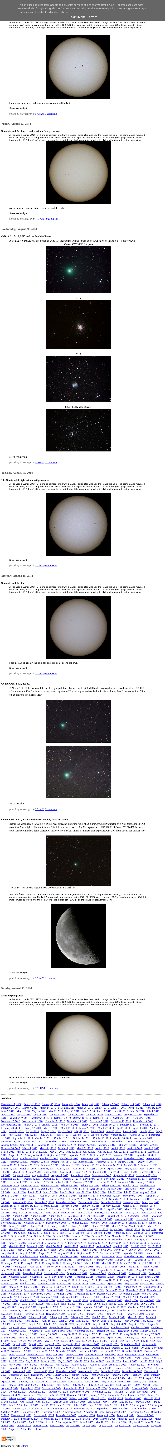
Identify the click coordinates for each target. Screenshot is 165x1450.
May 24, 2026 (136, 1422)
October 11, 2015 (63, 1219)
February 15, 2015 (90, 1205)
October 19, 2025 (10, 1411)
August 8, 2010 (75, 1114)
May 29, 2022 (51, 1340)
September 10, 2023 (19, 1368)
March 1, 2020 (130, 1297)
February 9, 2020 (69, 1297)
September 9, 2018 (32, 1273)
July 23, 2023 (46, 1364)
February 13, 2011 (149, 1124)
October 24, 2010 (122, 1117)
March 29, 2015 (46, 1209)
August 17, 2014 (29, 1195)
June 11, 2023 (113, 1361)
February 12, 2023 (134, 1354)
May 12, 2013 (147, 1168)
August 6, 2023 (80, 1364)
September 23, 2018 (54, 1273)
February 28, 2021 (80, 1317)
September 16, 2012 (100, 1155)
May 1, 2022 (148, 1337)
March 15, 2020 (9, 1300)
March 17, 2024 (99, 1378)
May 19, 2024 (92, 1381)
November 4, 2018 (18, 1276)
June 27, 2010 (137, 1111)
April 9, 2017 (87, 1246)
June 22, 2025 (48, 1405)
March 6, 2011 (51, 1128)
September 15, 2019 (11, 1290)
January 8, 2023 (35, 1354)
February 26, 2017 (139, 1242)
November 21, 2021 (62, 1330)
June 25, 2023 (147, 1361)
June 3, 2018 (118, 1266)
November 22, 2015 (11, 1222)
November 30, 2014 (23, 1202)
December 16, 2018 (127, 1276)
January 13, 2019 (28, 1280)
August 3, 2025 (145, 1405)
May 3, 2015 (131, 1209)
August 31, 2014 (67, 1195)
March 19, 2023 (74, 1357)
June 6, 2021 (148, 1320)
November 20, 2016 (11, 1239)
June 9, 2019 (15, 1286)
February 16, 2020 (90, 1297)
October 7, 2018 (98, 1273)
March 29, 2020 (46, 1300)
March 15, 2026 (126, 1418)
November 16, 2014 (140, 1199)
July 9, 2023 (15, 1364)
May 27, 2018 (103, 1266)
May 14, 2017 (8, 1249)
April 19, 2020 (97, 1300)
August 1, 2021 (100, 1324)
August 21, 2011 (119, 1134)
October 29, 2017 (69, 1256)
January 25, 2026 (145, 1415)
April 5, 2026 (19, 1422)
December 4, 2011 (77, 1141)
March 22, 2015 (28, 1209)
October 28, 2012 (69, 1158)
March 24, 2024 (117, 1378)
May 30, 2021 (132, 1320)
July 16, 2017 (136, 1249)
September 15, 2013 (123, 1175)
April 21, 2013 (97, 1168)
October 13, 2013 (52, 1178)
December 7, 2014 (44, 1202)
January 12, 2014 (145, 1182)
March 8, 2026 (107, 1418)
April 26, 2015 (114, 1209)
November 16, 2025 (94, 1411)
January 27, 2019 (68, 1280)
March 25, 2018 (128, 1263)
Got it (93, 17)
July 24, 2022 (19, 1344)
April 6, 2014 (64, 1188)
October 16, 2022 (101, 1347)
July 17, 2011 (32, 1134)
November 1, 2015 (124, 1219)
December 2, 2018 (84, 1276)
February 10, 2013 (70, 1165)
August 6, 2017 (9, 1253)
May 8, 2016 (116, 1229)
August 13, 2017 (27, 1253)
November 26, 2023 (88, 1371)
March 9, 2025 (115, 1398)
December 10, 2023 (132, 1371)
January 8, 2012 (28, 1144)
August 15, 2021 (137, 1324)
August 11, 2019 (112, 1286)
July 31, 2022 (36, 1344)
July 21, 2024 (80, 1384)
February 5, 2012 (106, 1144)
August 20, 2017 (47, 1253)
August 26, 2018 (145, 1270)
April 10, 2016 (50, 1229)
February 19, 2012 (148, 1144)
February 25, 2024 (43, 1378)
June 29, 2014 (83, 1192)
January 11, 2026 (106, 1415)
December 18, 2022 (132, 1351)
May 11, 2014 (147, 1188)
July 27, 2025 (128, 1405)
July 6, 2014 (99, 1192)
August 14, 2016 (102, 1232)
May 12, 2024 (75, 1381)
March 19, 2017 (35, 1246)
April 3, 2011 (123, 1128)
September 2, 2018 (10, 1273)
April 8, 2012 (118, 1148)
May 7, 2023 (32, 1361)
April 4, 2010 (102, 1107)
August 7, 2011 (81, 1134)
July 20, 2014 (115, 1192)
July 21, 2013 (147, 1171)
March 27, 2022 (64, 1337)
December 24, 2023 (19, 1374)
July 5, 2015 (117, 1212)
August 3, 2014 (148, 1192)
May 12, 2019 (147, 1283)
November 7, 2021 (18, 1330)
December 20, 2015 (56, 1222)
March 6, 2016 (119, 1226)
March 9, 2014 (147, 1185)
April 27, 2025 (77, 1401)
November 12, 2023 (44, 1371)
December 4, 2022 (87, 1351)
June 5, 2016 (19, 1232)
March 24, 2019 (46, 1283)
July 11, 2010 (8, 1114)
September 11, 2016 (21, 1236)
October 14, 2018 (117, 1273)
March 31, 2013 (46, 1168)
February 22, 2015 (111, 1205)
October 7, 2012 (9, 1158)
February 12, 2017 (97, 1242)
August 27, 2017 (66, 1253)
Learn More (77, 17)
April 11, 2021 (32, 1320)
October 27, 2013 (72, 1178)
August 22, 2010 (113, 1114)
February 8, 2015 (69, 1205)
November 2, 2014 (97, 1199)
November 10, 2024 (80, 1391)
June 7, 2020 (52, 1303)
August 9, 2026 (141, 1425)
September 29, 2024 (119, 1388)
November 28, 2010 (77, 1121)
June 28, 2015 (101, 1212)
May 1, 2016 (101, 1229)
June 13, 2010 (104, 1111)
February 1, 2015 (49, 1205)
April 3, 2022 (81, 1337)
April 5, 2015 (64, 1209)
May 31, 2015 (36, 1212)
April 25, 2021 (66, 1320)
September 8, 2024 (51, 1388)
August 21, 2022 (90, 1344)
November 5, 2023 (22, 1371)
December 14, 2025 (21, 1415)
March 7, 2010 (29, 1107)
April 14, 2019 (80, 1283)
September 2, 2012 (57, 1155)
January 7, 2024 (61, 1374)
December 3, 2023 (110, 1371)
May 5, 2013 (131, 1168)
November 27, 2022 (66, 1351)
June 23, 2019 (48, 1286)
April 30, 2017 (138, 1246)
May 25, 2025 (143, 1401)
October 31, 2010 (142, 1117)
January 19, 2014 (10, 1185)
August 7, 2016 (84, 1232)
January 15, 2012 (47, 1144)
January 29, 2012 (87, 1144)
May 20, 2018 (86, 1266)
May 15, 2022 (18, 1340)
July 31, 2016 (67, 1232)
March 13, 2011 (69, 1128)
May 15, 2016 (133, 1229)
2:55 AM (39, 978)
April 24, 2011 (16, 1131)
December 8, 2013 (39, 1182)
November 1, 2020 (38, 1310)
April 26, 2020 (114, 1300)
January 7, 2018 (105, 1259)
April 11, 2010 (118, 1107)
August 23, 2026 (17, 1429)
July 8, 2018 (39, 1270)
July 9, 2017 (120, 1249)
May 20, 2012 (40, 1151)
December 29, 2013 (106, 1182)
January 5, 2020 (150, 1293)
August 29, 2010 (132, 1114)
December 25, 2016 (122, 1239)
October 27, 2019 (115, 1290)
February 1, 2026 (10, 1418)
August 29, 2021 (17, 1327)
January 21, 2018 (124, 1259)
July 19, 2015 (149, 1212)
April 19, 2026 (53, 1422)
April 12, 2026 (36, 1422)
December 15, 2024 (32, 1395)
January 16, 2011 (69, 1124)
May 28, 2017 (41, 1249)
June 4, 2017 (57, 1249)
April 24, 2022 (132, 1337)
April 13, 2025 (43, 1401)
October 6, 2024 (140, 1388)
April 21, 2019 (97, 1283)
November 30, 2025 (139, 1411)
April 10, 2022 (97, 1337)
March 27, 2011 (106, 1128)
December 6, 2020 (147, 1310)
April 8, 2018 (145, 1263)
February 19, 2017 (118, 1242)
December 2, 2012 (18, 1161)
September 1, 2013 (80, 1175)
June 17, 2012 (73, 1151)
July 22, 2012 (121, 1151)
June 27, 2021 (20, 1324)
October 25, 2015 (103, 1219)
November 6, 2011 (142, 1138)
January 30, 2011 (109, 1124)
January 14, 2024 (81, 1374)
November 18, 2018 (62, 1276)
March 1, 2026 (90, 1418)
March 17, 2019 (28, 1283)
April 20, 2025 (60, 1401)
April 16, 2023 (142, 1357)
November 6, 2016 (121, 1236)
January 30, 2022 (68, 1334)
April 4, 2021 (15, 1320)
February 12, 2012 (127, 1144)
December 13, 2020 (11, 1313)
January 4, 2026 (86, 1415)
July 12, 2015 (133, 1212)
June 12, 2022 (83, 1340)
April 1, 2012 (102, 1148)
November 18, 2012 (134, 1158)
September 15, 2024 (73, 1388)
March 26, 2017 (54, 1246)
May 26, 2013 (20, 1171)
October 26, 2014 (77, 1199)
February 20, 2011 (10, 1128)
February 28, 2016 (100, 1226)
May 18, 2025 (126, 1401)
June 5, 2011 (97, 1131)
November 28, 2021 (85, 1330)
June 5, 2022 (67, 1340)
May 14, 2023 (48, 1361)
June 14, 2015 (68, 1212)
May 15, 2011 (48, 1131)
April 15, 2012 (134, 1148)
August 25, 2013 (59, 1175)
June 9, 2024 (139, 1381)
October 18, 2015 (83, 1219)
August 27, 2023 (137, 1364)
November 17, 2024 (102, 1391)
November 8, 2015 (145, 1219)
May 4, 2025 (94, 1401)
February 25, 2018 (72, 1263)
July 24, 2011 (48, 1134)
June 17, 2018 (151, 1266)
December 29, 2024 (77, 1395)
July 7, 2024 (48, 1384)
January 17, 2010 (51, 1104)
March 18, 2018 (110, 1263)
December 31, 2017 (85, 1259)
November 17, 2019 (19, 1293)
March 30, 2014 (46, 1188)
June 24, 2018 (8, 1270)
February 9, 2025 (37, 1398)
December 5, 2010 (99, 1121)
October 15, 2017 (29, 1256)
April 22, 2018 (20, 1266)
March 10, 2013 (149, 1165)
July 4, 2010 (153, 1111)
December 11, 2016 (77, 1239)
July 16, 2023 (30, 1364)
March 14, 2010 (48, 1107)
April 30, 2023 (16, 1361)
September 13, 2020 (70, 1307)
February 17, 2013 (91, 1165)
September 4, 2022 (130, 1344)
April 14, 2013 (80, 1168)
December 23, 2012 (83, 1161)
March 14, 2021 (117, 1317)
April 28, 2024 (43, 1381)
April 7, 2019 (64, 1283)
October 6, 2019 (55, 1290)
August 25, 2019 (132, 1286)
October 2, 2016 (42, 1236)
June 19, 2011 (130, 1131)
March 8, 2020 (147, 1297)
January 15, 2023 (54, 1354)
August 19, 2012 (17, 1155)
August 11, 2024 (131, 1384)
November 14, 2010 (32, 1121)
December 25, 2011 (144, 1141)
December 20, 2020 (34, 1313)
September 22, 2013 (146, 1175)
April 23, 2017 (120, 1246)
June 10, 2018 (134, 1266)
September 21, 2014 (133, 1195)
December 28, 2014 (111, 1202)
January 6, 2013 (126, 1161)
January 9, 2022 (9, 1334)
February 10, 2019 (108, 1280)
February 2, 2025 (17, 1398)
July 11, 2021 (51, 1324)
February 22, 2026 (71, 1418)
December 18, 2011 (122, 1141)
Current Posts (35, 1429)
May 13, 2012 (24, 1151)
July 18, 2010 (24, 1114)
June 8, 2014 (34, 1192)
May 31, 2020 (36, 1303)
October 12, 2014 (36, 1199)
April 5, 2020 (64, 1300)
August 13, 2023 (98, 1364)
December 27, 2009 (11, 1104)
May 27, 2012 (57, 1151)
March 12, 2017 (17, 1246)
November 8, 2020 (59, 1310)
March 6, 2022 (8, 1337)
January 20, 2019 (48, 1280)
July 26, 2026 (105, 1425)
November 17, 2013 (137, 1178)
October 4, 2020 (136, 1307)
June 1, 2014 (19, 1192)
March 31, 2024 (136, 1378)
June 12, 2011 (113, 1131)
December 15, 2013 (61, 1182)
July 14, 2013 (131, 1171)
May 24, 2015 (20, 1212)
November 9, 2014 (118, 1199)
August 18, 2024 (151, 1384)
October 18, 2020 (18, 1310)
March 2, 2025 (98, 1398)
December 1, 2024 (146, 1391)
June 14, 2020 (68, 1303)
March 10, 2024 (80, 1378)
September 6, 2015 (116, 1215)
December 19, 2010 (143, 1121)
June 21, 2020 (85, 1303)
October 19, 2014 (57, 1199)
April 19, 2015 (97, 1209)
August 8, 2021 (118, 1324)
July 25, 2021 (83, 1324)
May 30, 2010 (72, 1111)
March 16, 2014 (9, 1188)
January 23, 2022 (48, 1334)
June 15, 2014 (50, 1192)
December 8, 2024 (10, 1395)
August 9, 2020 (9, 1307)
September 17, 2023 (41, 1368)
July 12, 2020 (116, 1303)
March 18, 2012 (66, 1148)
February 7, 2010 (110, 1104)
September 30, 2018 (77, 1273)
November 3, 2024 (58, 1391)
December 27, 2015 (78, 1222)
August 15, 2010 (94, 1114)
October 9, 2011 (62, 1138)
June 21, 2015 (85, 1212)
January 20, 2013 (10, 1165)
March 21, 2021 (136, 1317)
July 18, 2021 (67, 1324)
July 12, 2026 (73, 1425)
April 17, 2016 (67, 1229)
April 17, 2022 (114, 1337)
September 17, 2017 (110, 1253)
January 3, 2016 (99, 1222)
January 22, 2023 (74, 1354)
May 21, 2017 (25, 1249)
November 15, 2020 (81, 1310)
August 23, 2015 (76, 1215)
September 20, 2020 (93, 1307)
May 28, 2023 (81, 1361)
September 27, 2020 (116, 1307)
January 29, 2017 (57, 1242)
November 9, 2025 (72, 1411)
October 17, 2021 (120, 1327)
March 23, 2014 (28, 1188)
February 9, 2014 (69, 1185)
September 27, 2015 (23, 1219)
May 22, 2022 (35, 1340)
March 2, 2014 (130, 1185)
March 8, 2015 (147, 1205)
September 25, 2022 (41, 1347)
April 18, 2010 (135, 1107)
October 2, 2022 (62, 1347)
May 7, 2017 (154, 1246)
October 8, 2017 (9, 1256)
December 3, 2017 (18, 1259)
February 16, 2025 (57, 1398)
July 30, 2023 (63, 1364)
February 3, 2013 (49, 1165)
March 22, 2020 (28, 1300)
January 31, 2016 (17, 1226)
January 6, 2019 (9, 1280)
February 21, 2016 (78, 1226)
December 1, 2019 (62, 1293)
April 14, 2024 (8, 1381)
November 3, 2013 (92, 1178)
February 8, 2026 (30, 1418)
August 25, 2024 (9, 1388)
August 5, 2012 (138, 1151)
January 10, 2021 (96, 1313)
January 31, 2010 (90, 1104)
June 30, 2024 (32, 1384)
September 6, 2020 (48, 1307)
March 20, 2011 (87, 1128)
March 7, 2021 (99, 1317)
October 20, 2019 (95, 1290)
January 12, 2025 (117, 1395)
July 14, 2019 (79, 1286)
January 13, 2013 (145, 1161)
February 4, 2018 (10, 1263)
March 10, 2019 (9, 1283)
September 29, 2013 (11, 1178)
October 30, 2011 (122, 1138)
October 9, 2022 (81, 1347)
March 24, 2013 (28, 1168)
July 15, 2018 (54, 1270)
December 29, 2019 (129, 1293)
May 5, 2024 (59, 1381)
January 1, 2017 (142, 1239)
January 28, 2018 (144, 1259)
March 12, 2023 (55, 1357)
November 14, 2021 (40, 1330)
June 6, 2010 (88, 1111)
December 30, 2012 (106, 1161)
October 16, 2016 (81, 1236)
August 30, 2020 (27, 1307)
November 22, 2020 (103, 1310)
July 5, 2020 (100, 1303)
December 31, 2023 (41, 1374)
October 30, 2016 (101, 1236)
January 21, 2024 (100, 1374)
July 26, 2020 (148, 1303)
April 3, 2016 (34, 1229)
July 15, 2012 (105, 1151)
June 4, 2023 (97, 1361)
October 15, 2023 (123, 1368)
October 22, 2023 (144, 1368)
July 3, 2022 (132, 1340)
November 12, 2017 (112, 1256)
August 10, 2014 (9, 1195)
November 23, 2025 (116, 1411)
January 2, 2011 (32, 1124)
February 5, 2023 (114, 1354)
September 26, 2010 (41, 1117)
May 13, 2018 (69, 1266)
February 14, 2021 (38, 1317)
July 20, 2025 (112, 1405)
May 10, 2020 (147, 1300)
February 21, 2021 (59, 1317)
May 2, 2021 (82, 1320)
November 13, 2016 (143, 1236)
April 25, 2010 (153, 1107)
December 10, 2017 (40, 1259)
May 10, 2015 (147, 1209)
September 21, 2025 (84, 1408)
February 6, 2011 (129, 1124)
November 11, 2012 (112, 1158)
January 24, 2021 (135, 1313)
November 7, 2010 (10, 1121)
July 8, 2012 (89, 1151)
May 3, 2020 (131, 1300)
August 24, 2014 (48, 1195)
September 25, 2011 (23, 1138)
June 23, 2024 (16, 1384)
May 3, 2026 (86, 1422)
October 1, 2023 (85, 1368)
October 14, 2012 (29, 1158)
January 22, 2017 (37, 1242)
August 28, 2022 (110, 1344)
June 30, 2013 (100, 1171)
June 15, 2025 (31, 1405)
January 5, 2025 (98, 1395)
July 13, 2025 (95, 1405)
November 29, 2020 (126, 1310)
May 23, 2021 (115, 1320)
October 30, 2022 (141, 1347)
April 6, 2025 (27, 1401)
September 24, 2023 (64, 1368)
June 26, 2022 (117, 1340)
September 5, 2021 (37, 1327)
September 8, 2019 (152, 1286)
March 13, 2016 (137, 1226)
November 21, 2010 (55, 1121)
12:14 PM (40, 1088)
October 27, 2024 (38, 1391)
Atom (24, 1445)
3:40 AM (39, 462)
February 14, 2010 (130, 1104)
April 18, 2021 (49, 1320)
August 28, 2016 (141, 1232)
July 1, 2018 (24, 1270)
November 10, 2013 (114, 1178)
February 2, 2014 (49, 1185)
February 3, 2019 (88, 1280)
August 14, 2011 (99, 1134)
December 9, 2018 (105, 1276)
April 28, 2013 (114, 1168)
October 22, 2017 (49, 1256)
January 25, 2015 (30, 1205)
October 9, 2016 (61, 1236)
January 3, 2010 (32, 1104)
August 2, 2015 (20, 1215)
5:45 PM (39, 565)
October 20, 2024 (18, 1391)
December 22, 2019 (107, 1293)
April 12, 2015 (80, 1209)
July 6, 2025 (80, 1405)
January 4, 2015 (131, 1202)
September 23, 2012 (123, 1155)
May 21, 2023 (65, 1361)
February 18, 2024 (22, 1378)
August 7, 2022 (53, 1344)
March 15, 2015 (9, 1209)
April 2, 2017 (71, 1246)
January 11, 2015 (150, 1202)
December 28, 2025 (66, 1415)
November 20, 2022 (44, 1351)
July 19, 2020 (132, 1303)
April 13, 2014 (80, 1188)
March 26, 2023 (92, 1357)
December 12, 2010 (121, 1121)
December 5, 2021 (106, 1330)
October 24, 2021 (140, 1327)
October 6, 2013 (32, 1178)
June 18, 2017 (90, 1249)
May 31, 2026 (152, 1422)
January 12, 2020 (10, 1297)
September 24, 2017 (133, 1253)
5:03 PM (39, 673)
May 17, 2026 (119, 1422)
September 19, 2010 (19, 1117)
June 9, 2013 (51, 1171)
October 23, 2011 (102, 1138)
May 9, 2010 (23, 1111)
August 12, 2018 (106, 1270)
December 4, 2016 (55, 1239)
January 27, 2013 (30, 1165)
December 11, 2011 (100, 1141)
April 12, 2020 (80, 1300)
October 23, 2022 (121, 1347)
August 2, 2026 (123, 1425)
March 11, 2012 (48, 1148)
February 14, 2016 (57, 1226)
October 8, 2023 (104, 1368)
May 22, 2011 (65, 1131)
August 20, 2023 (117, 1364)
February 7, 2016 (37, 1226)
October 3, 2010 (62, 1117)
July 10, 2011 (16, 1134)
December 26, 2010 (11, 1124)
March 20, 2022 (45, 1337)
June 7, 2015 (52, 1212)
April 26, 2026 (70, 1422)
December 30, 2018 (149, 1276)
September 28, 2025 (107, 1408)
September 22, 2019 (34, 1290)
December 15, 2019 (85, 1293)
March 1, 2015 (130, 1205)
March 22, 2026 (144, 1418)
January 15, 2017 (17, 1242)
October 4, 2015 (43, 1219)
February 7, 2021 (17, 1317)
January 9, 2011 (50, 1124)
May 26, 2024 (109, 1381)
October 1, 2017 (154, 1253)
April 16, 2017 (103, 1246)
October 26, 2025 (30, 1411)
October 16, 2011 (82, 1138)
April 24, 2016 (85, 1229)
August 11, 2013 (21, 1175)
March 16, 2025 (133, 1398)
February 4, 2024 (140, 1374)
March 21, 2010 (66, 1107)
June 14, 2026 (24, 1425)
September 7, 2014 (88, 1195)
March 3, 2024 (62, 1378)
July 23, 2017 (152, 1249)
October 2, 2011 (43, 1138)
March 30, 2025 (9, 1401)
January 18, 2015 (10, 1205)
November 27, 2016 (34, 1239)
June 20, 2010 (121, 1111)
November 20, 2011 (34, 1141)
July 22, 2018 (71, 1270)
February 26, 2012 (10, 1148)
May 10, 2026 (103, 1422)
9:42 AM (39, 113)
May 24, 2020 (20, 1303)
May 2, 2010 (7, 1111)
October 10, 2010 (82, 1117)
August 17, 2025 (21, 1408)
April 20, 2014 (97, 1188)
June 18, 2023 (130, 1361)
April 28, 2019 (114, 1283)
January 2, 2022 (149, 1330)
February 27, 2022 (150, 1334)
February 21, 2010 (152, 1104)
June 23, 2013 (83, 1171)
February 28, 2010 (10, 1107)
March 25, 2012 (85, 1148)
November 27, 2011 (56, 1141)
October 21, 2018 (137, 1273)
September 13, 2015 (138, 1215)
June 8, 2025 (15, 1405)
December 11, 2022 (110, 1351)
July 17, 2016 (51, 1232)
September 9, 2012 (78, 1155)
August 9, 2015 (38, 1215)
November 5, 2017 (90, 1256)
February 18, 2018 (51, 1263)
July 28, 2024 (96, 1384)
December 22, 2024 (55, 1395)
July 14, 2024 (64, 1384)
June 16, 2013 (67, 1171)
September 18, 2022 (19, 1347)
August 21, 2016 (122, 1232)
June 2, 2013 (35, 1171)
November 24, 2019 (41, 1293)
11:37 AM (40, 218)
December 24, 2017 (62, 1259)
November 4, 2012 (90, 1158)
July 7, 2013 (116, 1171)
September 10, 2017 (87, 1253)
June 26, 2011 (147, 1131)
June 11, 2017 (73, 1249)
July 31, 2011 (64, 1134)
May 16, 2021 (99, 1320)
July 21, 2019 (95, 1286)
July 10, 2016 (35, 1232)
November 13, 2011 (11, 1141)
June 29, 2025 (64, 1405)
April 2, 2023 (109, 1357)
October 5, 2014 (17, 1199)
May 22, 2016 (149, 1229)
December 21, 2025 (44, 1415)
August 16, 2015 (57, 1215)
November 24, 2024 (125, 1391)
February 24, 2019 (150, 1280)
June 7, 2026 (7, 1425)
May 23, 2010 (56, 1111)
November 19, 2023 (66, 1371)
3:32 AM (39, 809)
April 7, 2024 (153, 1378)
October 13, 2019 (74, 1290)
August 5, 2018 (88, 1270)
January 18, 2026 (125, 1415)
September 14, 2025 (61, 1408)
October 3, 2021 (80, 1327)
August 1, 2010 (57, 1114)
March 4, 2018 (91, 1263)
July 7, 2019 (63, 1286)
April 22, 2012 (151, 1148)
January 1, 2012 (9, 1144)
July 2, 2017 (106, 1249)
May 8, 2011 (32, 1131)
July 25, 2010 (40, 1114)
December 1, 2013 (18, 1182)
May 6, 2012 (7, 1151)
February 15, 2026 (50, 1418)
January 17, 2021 (115, 1313)
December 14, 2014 (66, 1202)
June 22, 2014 (67, 1192)
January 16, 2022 (28, 1334)
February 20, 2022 (129, 1334)
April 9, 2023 (125, 1357)
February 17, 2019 (129, 1280)
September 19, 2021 (59, 1327)
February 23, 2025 (78, 1398)
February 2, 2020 (49, 1297)
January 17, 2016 (138, 1222)
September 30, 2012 (146, 1155)
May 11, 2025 (110, 1401)
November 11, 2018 (40, 1276)
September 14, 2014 (110, 1195)
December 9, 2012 (39, 1161)
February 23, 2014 (111, 1185)
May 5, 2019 (131, 1283)
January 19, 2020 (30, 1297)
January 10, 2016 (118, 1222)
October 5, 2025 (127, 1408)
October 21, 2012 (49, 1158)
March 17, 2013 (9, 1168)
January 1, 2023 (17, 1354)
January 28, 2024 (120, 1374)
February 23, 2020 (111, 1297)
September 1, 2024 (30, 1388)
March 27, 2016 (17, 1229)
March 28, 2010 (85, 1107)
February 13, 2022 (108, 1334)
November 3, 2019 (135, 1290)
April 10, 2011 (139, 1128)
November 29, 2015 (34, 1222)
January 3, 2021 (76, 1313)
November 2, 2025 (51, 1411)
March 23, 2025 (152, 1398)
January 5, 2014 (126, 1182)
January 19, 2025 (137, 1395)
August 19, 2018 (125, 1270)
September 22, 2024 (96, 1388)
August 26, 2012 (36, 1155)
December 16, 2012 (61, 1161)
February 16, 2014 (90, 1185)
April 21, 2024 (26, 1381)
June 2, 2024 (124, 1381)
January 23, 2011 (89, 1124)
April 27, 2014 (114, 1188)
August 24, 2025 (40, 1408)
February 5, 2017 (77, 1242)
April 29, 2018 (37, 1266)
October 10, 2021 (100, 1327)
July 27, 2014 (131, 1192)
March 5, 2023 (37, 1357)
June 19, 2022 (100, 1340)
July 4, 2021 (35, 1324)
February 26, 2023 (18, 1357)
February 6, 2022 (88, 1334)
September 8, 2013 (101, 1175)
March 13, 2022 (27, 1337)
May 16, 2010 (39, 1111)
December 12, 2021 (128, 1330)
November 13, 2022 (21, 1351)
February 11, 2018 (30, 1263)
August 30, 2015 (95, 1215)
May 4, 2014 (131, 1188)
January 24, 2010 (71, 1104)
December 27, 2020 (56, 1313)
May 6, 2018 (53, 1266)
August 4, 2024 (113, 1384)
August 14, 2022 (71, 1344)
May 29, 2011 (81, 1131)
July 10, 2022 (148, 1340)
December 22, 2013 (83, 1182)
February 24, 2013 (112, 1165)
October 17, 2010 (102, 1117)
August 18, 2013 (40, 1175)
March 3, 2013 (131, 1165)
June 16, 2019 (31, 1286)
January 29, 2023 (94, 1354)
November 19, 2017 (134, 1256)
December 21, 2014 (88, 1202)
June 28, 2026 (57, 1425)
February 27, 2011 (31, 1128)
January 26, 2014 (30, 1185)
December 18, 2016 (100, 1239)
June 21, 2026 (40, 1425)
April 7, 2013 (64, 1168)
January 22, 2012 (67, 1144)
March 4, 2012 (29, 1148)
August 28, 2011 (138, 1134)
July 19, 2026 (89, 1425)
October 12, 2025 (147, 1408)
